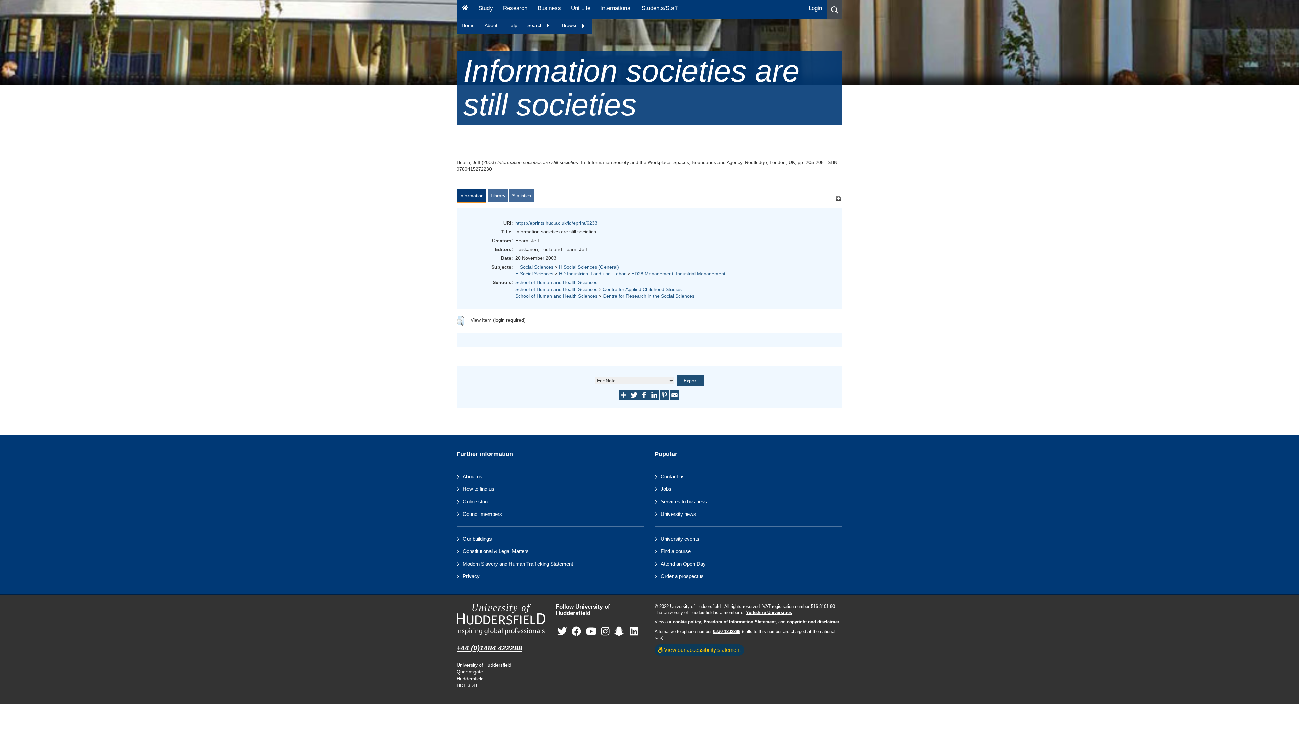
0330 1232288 (726, 631)
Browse (570, 25)
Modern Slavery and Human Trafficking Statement (518, 564)
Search (535, 25)
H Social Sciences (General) (589, 267)
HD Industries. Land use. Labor (592, 273)
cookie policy (687, 622)
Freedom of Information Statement (740, 622)
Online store (476, 501)
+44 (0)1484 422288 (489, 648)
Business (549, 8)
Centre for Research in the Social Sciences (648, 296)
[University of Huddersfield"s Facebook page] (576, 631)
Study (485, 8)
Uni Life (580, 8)
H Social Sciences (534, 267)
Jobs (666, 489)
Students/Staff (660, 8)
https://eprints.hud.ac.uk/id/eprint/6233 (556, 223)
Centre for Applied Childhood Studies (642, 289)
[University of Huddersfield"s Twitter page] (562, 631)
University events (680, 539)
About (491, 25)
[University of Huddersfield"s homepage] (501, 619)
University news (678, 514)
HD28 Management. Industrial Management (678, 273)
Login (815, 8)
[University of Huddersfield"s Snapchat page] (620, 631)
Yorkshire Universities (769, 612)
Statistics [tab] (521, 195)
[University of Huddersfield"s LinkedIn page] (634, 631)
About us (472, 476)
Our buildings (477, 539)
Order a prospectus (682, 576)
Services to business (684, 501)
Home (468, 25)
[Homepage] (465, 9)
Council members (482, 514)
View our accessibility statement (702, 650)
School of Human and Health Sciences (556, 282)
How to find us (478, 489)
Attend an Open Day (683, 564)
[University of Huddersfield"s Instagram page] (605, 631)
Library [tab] (498, 195)
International (616, 8)
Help (512, 25)
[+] (838, 198)
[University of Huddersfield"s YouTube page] (591, 631)
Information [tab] (471, 195)
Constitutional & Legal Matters (496, 551)
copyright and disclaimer (813, 622)
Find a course (676, 551)
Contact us (673, 476)
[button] (834, 9)
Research (515, 8)
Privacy (471, 576)
